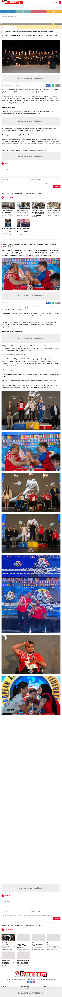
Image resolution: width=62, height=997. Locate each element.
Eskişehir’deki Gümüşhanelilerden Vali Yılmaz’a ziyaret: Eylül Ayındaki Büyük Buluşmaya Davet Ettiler (34, 27)
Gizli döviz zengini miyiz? (53, 210)
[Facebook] (28, 982)
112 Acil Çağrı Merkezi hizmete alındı (7, 943)
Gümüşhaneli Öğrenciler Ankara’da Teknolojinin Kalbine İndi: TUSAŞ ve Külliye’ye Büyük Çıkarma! (38, 213)
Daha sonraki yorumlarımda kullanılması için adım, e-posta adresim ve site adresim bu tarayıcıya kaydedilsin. (28, 183)
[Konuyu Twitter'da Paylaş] (50, 85)
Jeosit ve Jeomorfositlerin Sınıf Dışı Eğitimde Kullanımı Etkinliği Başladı (23, 945)
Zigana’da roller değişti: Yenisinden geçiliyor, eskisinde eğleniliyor (23, 962)
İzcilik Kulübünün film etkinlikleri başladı (7, 211)
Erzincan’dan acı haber (23, 210)
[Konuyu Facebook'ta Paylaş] (47, 85)
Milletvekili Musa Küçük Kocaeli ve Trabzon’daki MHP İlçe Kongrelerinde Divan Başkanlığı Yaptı (23, 231)
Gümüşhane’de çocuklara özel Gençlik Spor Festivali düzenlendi (8, 963)
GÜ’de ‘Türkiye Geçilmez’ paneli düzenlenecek (8, 229)
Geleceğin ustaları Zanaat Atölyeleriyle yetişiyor (37, 944)
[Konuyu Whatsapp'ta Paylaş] (53, 85)
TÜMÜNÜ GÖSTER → (55, 27)
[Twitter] (31, 982)
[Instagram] (34, 982)
